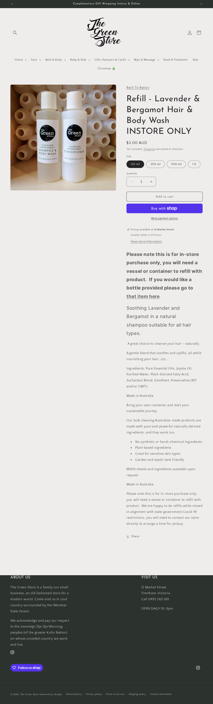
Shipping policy (137, 694)
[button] (15, 32)
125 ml (135, 164)
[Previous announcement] (11, 4)
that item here (143, 296)
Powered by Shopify (51, 694)
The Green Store (29, 694)
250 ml (156, 164)
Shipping (149, 149)
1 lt (194, 164)
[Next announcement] (201, 4)
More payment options (164, 218)
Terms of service (115, 694)
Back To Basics (137, 87)
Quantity (131, 173)
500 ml (176, 164)
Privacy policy (94, 694)
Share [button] (135, 536)
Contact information (161, 694)
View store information (146, 241)
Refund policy (74, 694)
